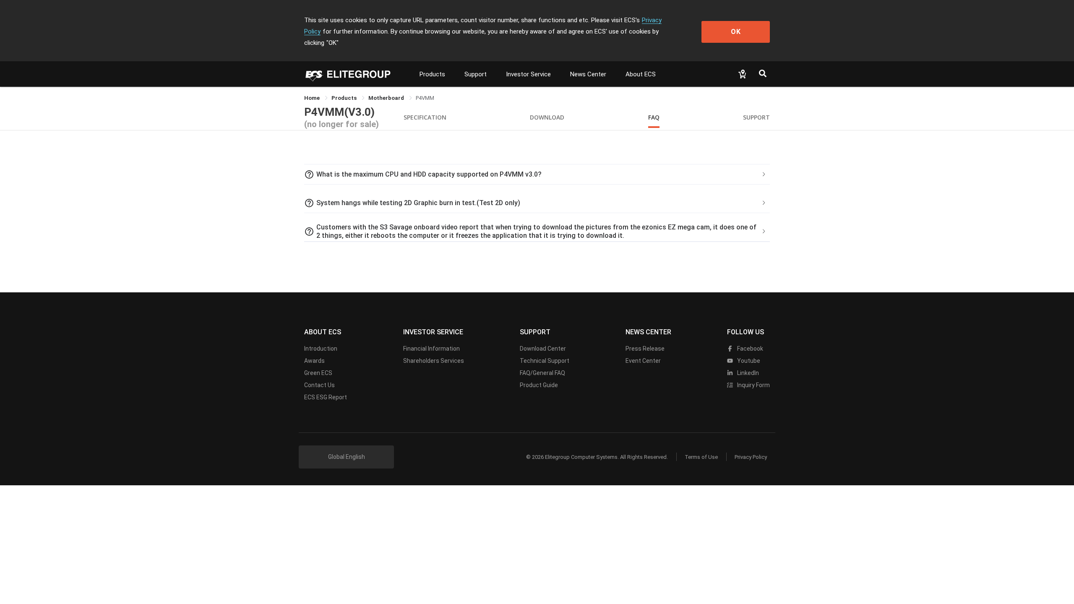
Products (432, 74)
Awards (314, 360)
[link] (344, 98)
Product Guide (539, 385)
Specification (425, 117)
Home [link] (312, 98)
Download (547, 117)
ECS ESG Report (325, 397)
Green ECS (318, 373)
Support (475, 74)
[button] (537, 174)
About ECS (641, 74)
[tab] (537, 174)
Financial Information (431, 348)
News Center (588, 74)
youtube (748, 360)
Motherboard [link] (386, 98)
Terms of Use (701, 457)
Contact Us (319, 385)
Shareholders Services (433, 360)
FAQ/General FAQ (542, 373)
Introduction (320, 348)
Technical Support (544, 360)
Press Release (645, 348)
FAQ (654, 117)
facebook (749, 348)
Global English (346, 456)
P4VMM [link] (425, 98)
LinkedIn (747, 373)
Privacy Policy (751, 457)
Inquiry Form (753, 385)
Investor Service (528, 74)
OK (736, 32)
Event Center (643, 360)
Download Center (543, 348)
